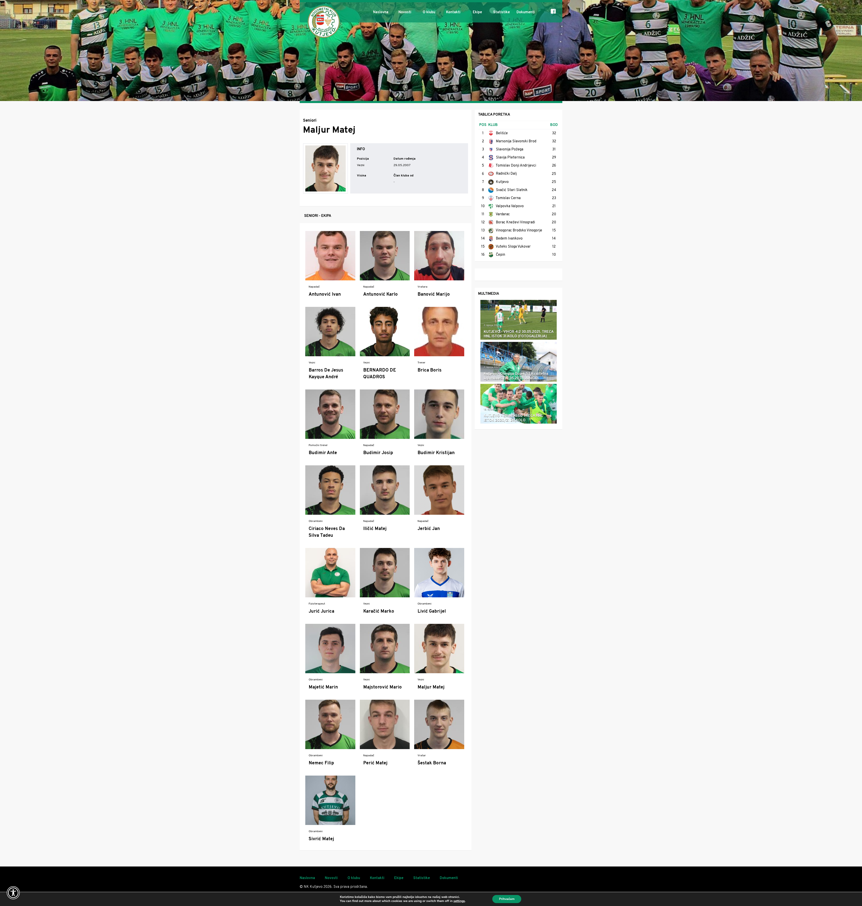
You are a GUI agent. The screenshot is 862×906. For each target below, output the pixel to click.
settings (459, 901)
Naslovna (380, 12)
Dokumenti (526, 12)
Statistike (501, 12)
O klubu (429, 12)
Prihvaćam (507, 899)
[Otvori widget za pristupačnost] (13, 892)
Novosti (404, 12)
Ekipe (477, 12)
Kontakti (453, 12)
